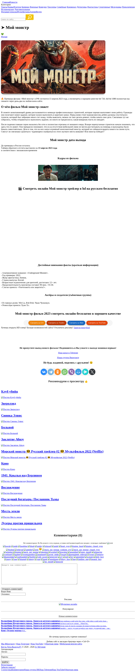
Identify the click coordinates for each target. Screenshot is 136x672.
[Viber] (71, 372)
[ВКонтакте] (44, 372)
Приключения (128, 7)
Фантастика (92, 7)
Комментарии (18, 670)
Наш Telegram (45, 670)
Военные (34, 7)
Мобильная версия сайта (71, 644)
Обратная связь (51, 644)
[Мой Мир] (78, 372)
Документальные (22, 9)
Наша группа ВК (31, 670)
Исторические (7, 9)
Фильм (4, 37)
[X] (92, 372)
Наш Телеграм (22, 644)
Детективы (82, 7)
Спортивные (104, 7)
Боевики (25, 7)
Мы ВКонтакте (8, 644)
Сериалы (13, 12)
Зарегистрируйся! (82, 327)
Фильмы (5, 12)
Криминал (71, 7)
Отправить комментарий (12, 589)
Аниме (33, 12)
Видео (39, 12)
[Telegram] (51, 372)
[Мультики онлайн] (68, 604)
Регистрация (6, 665)
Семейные (61, 7)
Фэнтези (17, 7)
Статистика (6, 670)
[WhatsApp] (64, 372)
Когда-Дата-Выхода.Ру (11, 647)
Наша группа (68, 357)
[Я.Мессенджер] (85, 372)
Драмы (10, 7)
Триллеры (51, 7)
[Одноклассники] (57, 372)
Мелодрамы (116, 7)
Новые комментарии (68, 616)
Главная (6, 2)
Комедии (43, 7)
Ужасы (4, 7)
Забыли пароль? (8, 667)
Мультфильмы (23, 12)
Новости (13, 2)
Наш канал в (68, 353)
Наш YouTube (37, 644)
